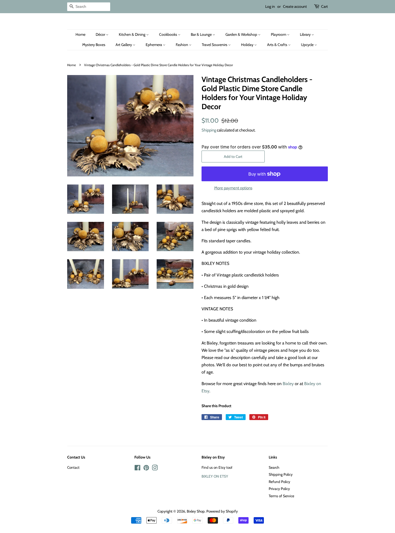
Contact (73, 467)
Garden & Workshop (241, 34)
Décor (101, 34)
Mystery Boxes (93, 44)
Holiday (247, 44)
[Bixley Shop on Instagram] (155, 469)
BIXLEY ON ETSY (215, 476)
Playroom (279, 34)
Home (80, 34)
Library (305, 34)
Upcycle (307, 44)
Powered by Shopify (222, 511)
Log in (270, 6)
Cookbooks (168, 34)
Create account (295, 6)
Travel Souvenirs (215, 44)
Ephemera (154, 44)
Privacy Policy (279, 488)
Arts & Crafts (277, 44)
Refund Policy (279, 481)
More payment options (233, 188)
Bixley (288, 383)
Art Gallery (124, 44)
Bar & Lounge (202, 34)
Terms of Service (281, 496)
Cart (324, 6)
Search (274, 467)
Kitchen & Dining (132, 34)
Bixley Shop (196, 511)
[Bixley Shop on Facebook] (137, 469)
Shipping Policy (281, 474)
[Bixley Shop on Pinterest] (146, 469)
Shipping (209, 130)
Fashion (182, 44)
